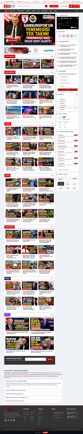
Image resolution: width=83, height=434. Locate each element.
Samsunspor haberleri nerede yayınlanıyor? (14, 393)
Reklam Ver (40, 416)
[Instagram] (77, 1)
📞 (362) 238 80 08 (61, 155)
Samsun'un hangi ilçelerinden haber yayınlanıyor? (15, 390)
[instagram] (63, 36)
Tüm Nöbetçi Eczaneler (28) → (63, 169)
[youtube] (71, 36)
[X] (75, 1)
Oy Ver (67, 89)
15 (50, 43)
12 (41, 43)
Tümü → (52, 56)
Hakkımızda (40, 412)
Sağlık (31, 420)
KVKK (39, 422)
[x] (67, 36)
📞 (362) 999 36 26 (61, 160)
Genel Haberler (20, 10)
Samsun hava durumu (17, 376)
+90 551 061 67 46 (56, 415)
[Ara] (46, 6)
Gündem (28, 10)
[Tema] (81, 1)
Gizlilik (39, 420)
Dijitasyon (45, 432)
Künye (39, 414)
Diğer (55, 10)
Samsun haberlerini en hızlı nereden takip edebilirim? (16, 381)
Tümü (77, 94)
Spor (39, 10)
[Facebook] (73, 1)
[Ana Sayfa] (6, 10)
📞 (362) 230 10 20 (61, 137)
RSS (39, 424)
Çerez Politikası (61, 429)
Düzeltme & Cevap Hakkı (69, 429)
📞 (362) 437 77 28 (61, 166)
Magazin (32, 416)
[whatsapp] (75, 36)
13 (44, 43)
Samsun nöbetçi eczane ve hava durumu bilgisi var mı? (16, 397)
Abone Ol (50, 359)
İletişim (39, 418)
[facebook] (59, 36)
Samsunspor (44, 10)
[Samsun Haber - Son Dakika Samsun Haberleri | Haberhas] (9, 6)
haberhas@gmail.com (57, 417)
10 (34, 43)
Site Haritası (77, 429)
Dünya (51, 10)
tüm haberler (50, 376)
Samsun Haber (12, 10)
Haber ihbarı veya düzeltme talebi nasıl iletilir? (15, 400)
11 (37, 43)
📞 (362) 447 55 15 (61, 143)
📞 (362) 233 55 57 (61, 148)
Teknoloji (32, 418)
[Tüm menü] (77, 10)
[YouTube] (79, 1)
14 (47, 43)
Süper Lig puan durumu (28, 376)
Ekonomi (34, 10)
